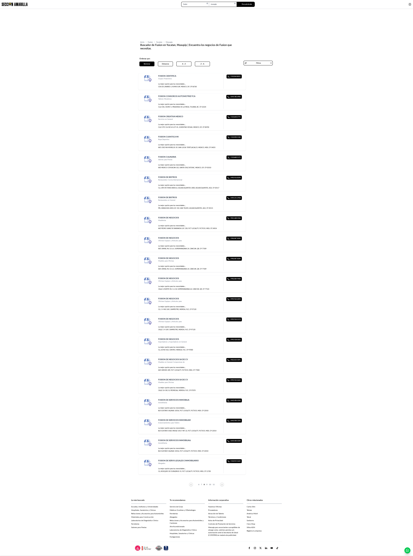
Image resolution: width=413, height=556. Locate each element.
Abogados (173, 517)
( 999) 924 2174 (235, 319)
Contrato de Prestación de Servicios (221, 524)
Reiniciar (147, 64)
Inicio (142, 42)
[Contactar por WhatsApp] (407, 550)
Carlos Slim (251, 507)
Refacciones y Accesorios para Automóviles (147, 514)
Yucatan (159, 42)
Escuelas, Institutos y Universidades (144, 507)
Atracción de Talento (216, 514)
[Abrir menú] (409, 4)
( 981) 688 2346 (235, 218)
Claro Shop (251, 524)
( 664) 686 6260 (235, 400)
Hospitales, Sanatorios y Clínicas (143, 510)
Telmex (249, 510)
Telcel (249, 517)
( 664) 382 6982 (235, 97)
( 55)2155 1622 (235, 461)
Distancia (165, 64)
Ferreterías (135, 524)
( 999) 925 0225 (235, 380)
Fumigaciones (175, 537)
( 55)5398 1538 (235, 137)
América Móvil (252, 514)
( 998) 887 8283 (235, 238)
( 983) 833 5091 (235, 360)
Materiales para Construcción (142, 517)
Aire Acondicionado (177, 526)
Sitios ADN (251, 527)
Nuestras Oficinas (215, 507)
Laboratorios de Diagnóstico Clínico (144, 520)
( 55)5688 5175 (235, 157)
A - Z (184, 64)
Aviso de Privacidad (215, 520)
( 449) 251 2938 (235, 198)
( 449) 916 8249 (235, 177)
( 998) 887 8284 (235, 259)
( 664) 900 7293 (235, 420)
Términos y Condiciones (217, 517)
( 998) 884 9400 (235, 279)
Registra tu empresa (254, 531)
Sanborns (250, 520)
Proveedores (213, 510)
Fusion (150, 42)
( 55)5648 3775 (235, 117)
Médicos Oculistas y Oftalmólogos (183, 510)
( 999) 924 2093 (235, 299)
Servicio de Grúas (176, 507)
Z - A (202, 64)
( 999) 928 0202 (235, 339)
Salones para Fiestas (138, 527)
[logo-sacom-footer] (152, 548)
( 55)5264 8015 (235, 76)
